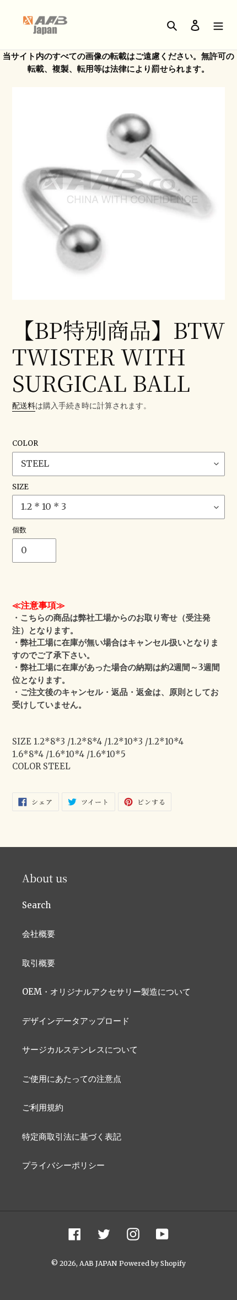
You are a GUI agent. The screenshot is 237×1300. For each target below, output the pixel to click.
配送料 (23, 406)
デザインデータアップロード (76, 1021)
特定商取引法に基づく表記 (71, 1136)
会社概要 (38, 934)
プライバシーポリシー (63, 1165)
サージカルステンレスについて (80, 1049)
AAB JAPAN (98, 1263)
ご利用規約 (42, 1107)
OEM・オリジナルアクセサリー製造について (106, 991)
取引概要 (38, 963)
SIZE (20, 487)
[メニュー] (218, 25)
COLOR (25, 443)
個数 (19, 530)
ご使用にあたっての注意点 (71, 1079)
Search (36, 905)
